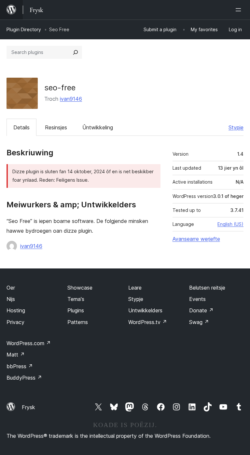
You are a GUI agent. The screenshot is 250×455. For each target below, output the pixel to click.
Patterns (77, 322)
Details (21, 127)
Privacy (15, 322)
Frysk (28, 407)
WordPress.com (29, 343)
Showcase (79, 287)
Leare (135, 287)
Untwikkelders (145, 310)
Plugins (75, 310)
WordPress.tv (147, 322)
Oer (11, 287)
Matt (16, 354)
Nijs (11, 299)
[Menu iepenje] (239, 10)
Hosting (16, 310)
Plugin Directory (24, 29)
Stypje (236, 127)
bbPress (20, 366)
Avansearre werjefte (196, 239)
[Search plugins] (75, 52)
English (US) (230, 224)
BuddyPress (24, 377)
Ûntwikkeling (97, 127)
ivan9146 (71, 99)
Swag (199, 322)
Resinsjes (56, 127)
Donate (201, 310)
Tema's (75, 299)
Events (197, 299)
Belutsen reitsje (207, 287)
